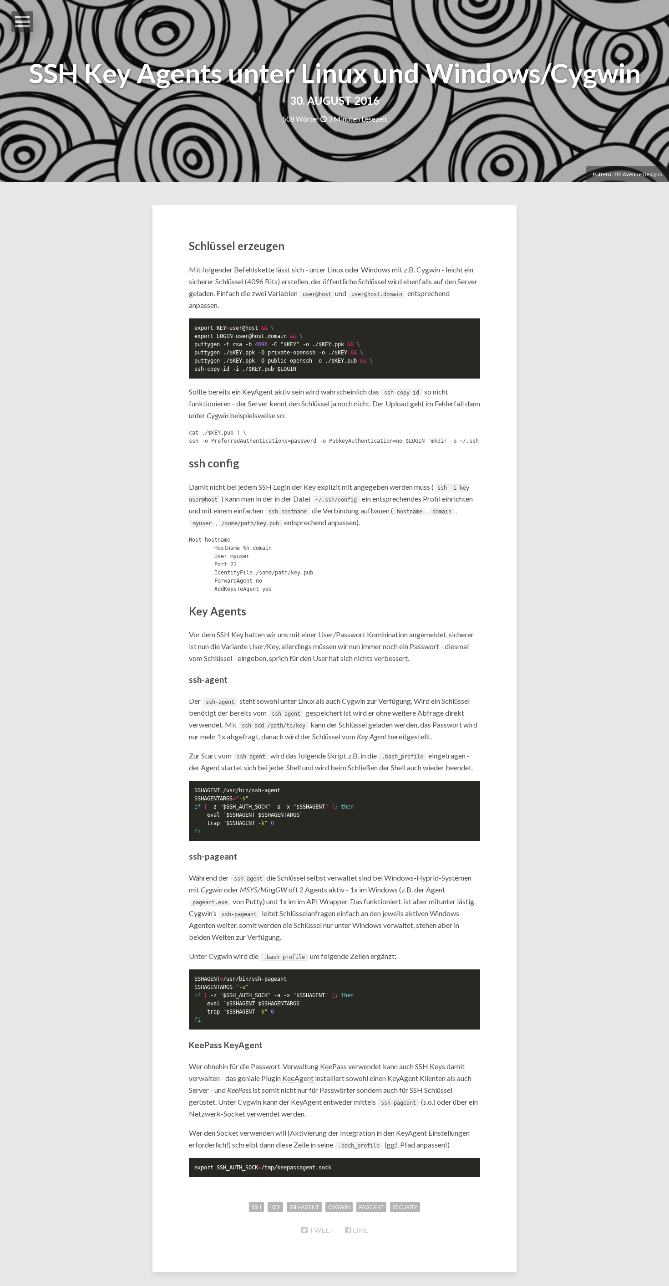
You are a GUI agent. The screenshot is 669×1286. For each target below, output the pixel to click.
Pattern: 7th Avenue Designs (627, 174)
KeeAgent (298, 1078)
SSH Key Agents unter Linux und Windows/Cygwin (335, 72)
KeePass (333, 1066)
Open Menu (22, 21)
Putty (254, 901)
